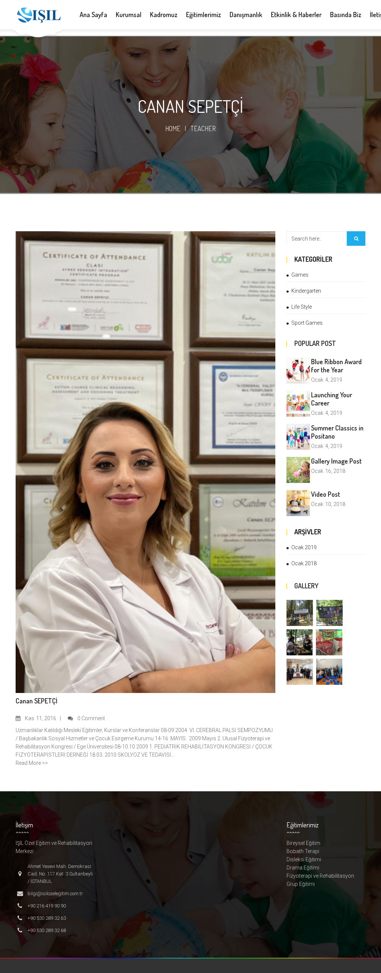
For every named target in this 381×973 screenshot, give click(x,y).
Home (172, 128)
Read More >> (32, 763)
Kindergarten (306, 291)
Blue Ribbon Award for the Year (336, 365)
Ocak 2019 (304, 547)
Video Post (325, 494)
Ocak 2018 (304, 563)
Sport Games (307, 323)
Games (299, 275)
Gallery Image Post (336, 461)
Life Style (301, 307)
